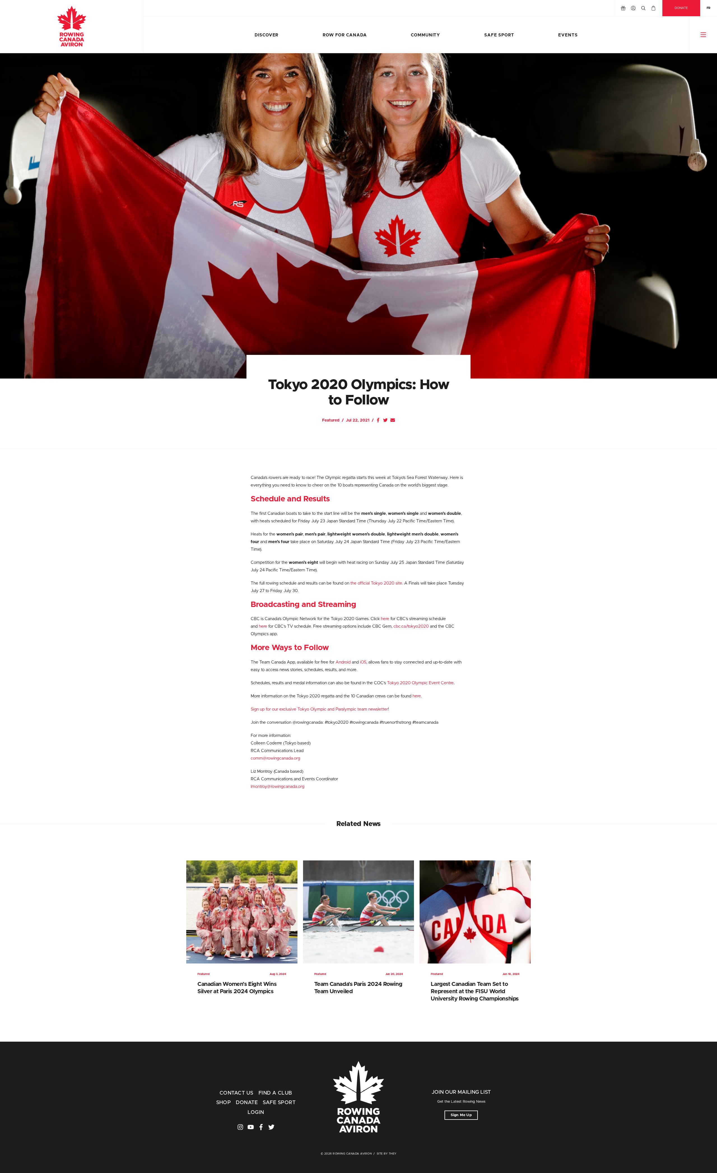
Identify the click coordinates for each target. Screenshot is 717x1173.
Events (568, 35)
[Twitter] (385, 420)
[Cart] (653, 8)
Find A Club (275, 1093)
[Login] (633, 8)
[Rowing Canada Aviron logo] (358, 1097)
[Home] (71, 26)
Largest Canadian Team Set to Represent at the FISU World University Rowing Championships (475, 991)
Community (425, 35)
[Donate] (623, 8)
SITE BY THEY (387, 1153)
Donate (681, 8)
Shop (223, 1102)
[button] (703, 34)
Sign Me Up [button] (461, 1115)
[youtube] (251, 1127)
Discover (266, 35)
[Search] (643, 8)
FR (709, 8)
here (385, 619)
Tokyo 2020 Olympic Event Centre (420, 683)
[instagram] (240, 1127)
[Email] (392, 420)
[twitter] (271, 1127)
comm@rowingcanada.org (275, 758)
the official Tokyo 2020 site (376, 583)
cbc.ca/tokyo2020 (411, 626)
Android (343, 662)
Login (256, 1112)
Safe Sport (499, 35)
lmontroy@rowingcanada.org (277, 787)
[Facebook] (378, 420)
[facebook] (261, 1127)
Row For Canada (345, 35)
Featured (330, 420)
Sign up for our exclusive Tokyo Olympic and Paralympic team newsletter (319, 709)
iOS (363, 662)
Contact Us (236, 1093)
